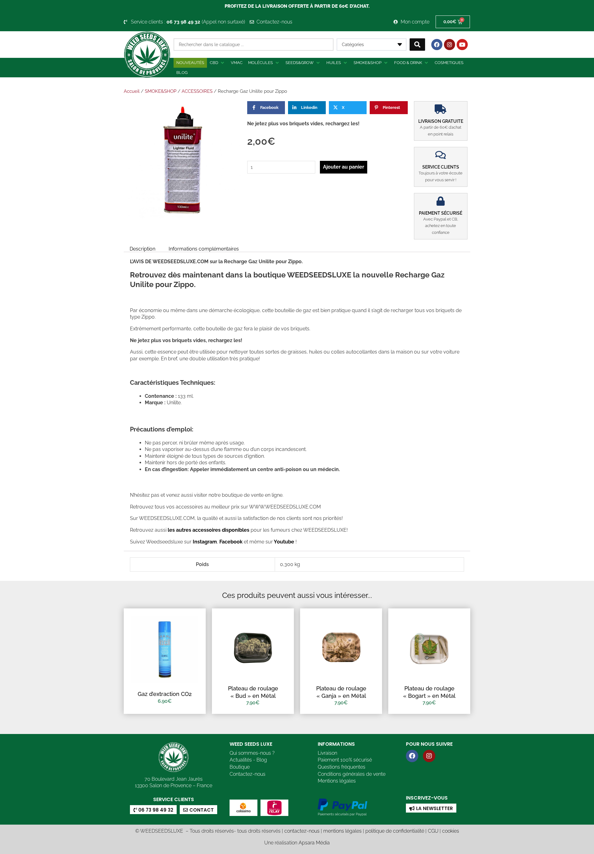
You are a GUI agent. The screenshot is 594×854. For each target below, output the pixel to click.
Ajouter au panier (343, 167)
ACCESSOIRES (197, 91)
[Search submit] (417, 44)
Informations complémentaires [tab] (204, 249)
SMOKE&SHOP (160, 91)
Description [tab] (142, 249)
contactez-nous (302, 831)
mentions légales (342, 831)
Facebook (230, 542)
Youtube (284, 542)
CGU (433, 831)
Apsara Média (314, 843)
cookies (450, 831)
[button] (217, 63)
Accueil (132, 91)
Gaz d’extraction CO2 (165, 694)
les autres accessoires (194, 530)
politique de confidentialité (394, 831)
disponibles (235, 530)
